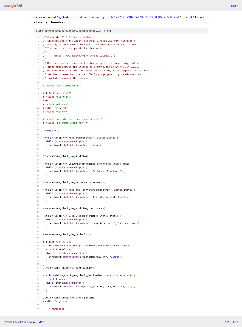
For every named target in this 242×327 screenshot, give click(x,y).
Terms (41, 321)
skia (37, 17)
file (107, 30)
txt (227, 321)
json (235, 321)
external (49, 17)
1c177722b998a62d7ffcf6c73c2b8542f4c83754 (144, 17)
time (198, 17)
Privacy (31, 321)
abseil (83, 17)
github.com (67, 17)
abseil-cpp (99, 17)
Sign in (234, 5)
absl (188, 17)
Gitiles (21, 321)
